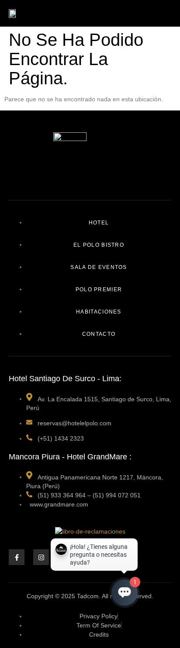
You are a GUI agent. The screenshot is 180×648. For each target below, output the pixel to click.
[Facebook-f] (16, 557)
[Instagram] (41, 557)
